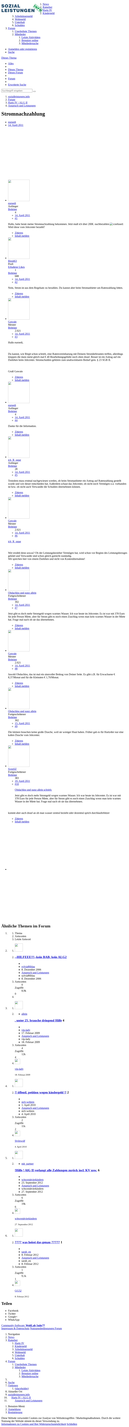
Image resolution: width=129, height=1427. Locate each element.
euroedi (12, 122)
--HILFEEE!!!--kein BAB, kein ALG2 (41, 957)
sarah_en (26, 1251)
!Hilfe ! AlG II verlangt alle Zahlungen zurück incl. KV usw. (56, 1170)
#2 (16, 282)
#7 (16, 607)
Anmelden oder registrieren (22, 49)
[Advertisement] (64, 153)
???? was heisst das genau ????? (37, 1242)
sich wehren (28, 1102)
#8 (16, 668)
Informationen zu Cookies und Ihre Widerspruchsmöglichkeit (33, 1424)
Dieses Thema (8, 57)
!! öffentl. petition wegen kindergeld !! (40, 1092)
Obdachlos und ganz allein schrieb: (33, 789)
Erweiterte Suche (17, 84)
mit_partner (28, 1163)
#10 (17, 784)
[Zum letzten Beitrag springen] (17, 1063)
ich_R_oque (14, 541)
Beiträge (12, 209)
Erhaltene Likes (16, 267)
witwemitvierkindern (33, 1179)
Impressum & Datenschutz (15, 1328)
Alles (11, 63)
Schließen (72, 1424)
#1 (16, 218)
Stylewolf (20, 1140)
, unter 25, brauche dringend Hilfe (38, 1020)
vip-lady (26, 1030)
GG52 (18, 1290)
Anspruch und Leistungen (35, 972)
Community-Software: (23, 1325)
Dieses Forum (15, 72)
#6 (16, 535)
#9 (16, 726)
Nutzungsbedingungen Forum (46, 1328)
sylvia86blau (28, 966)
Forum (11, 78)
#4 (16, 420)
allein (24, 1013)
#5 (16, 475)
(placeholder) (22, 1388)
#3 (16, 336)
